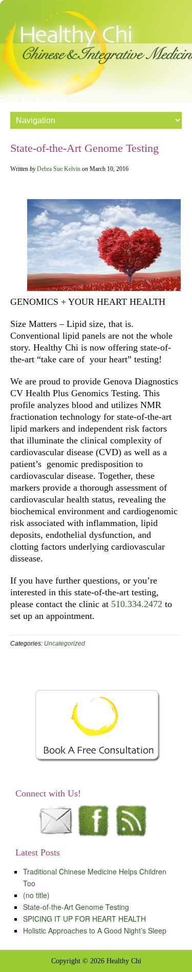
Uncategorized (64, 643)
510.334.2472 (136, 604)
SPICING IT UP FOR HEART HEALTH (84, 918)
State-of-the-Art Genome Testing (76, 907)
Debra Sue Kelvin (58, 168)
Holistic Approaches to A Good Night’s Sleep (94, 930)
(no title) (36, 895)
